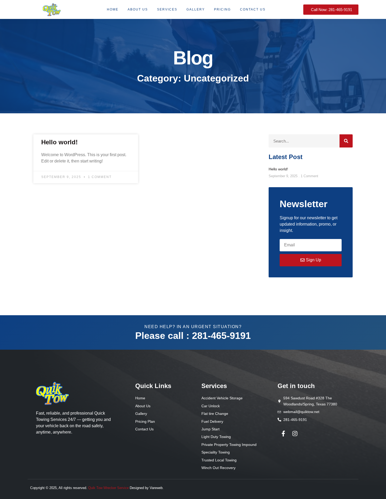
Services (167, 9)
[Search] (346, 140)
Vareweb (156, 488)
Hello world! (59, 142)
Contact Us (252, 9)
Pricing (222, 9)
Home (112, 9)
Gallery (195, 9)
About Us (138, 9)
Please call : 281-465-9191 (193, 335)
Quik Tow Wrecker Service (108, 488)
